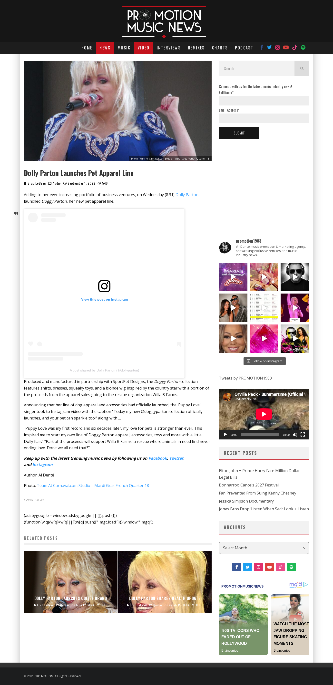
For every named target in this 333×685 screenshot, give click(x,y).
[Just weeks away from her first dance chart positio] (233, 338)
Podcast (244, 48)
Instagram (42, 464)
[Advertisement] (264, 180)
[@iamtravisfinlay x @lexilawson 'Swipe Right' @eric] (233, 308)
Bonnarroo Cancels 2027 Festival (249, 485)
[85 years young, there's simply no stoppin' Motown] (264, 308)
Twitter (176, 458)
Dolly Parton (187, 194)
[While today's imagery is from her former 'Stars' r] (264, 338)
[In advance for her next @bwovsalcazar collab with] (295, 308)
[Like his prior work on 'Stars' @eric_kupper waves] (264, 277)
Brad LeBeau (36, 183)
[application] (264, 414)
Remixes (196, 48)
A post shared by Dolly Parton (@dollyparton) (104, 370)
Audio (57, 183)
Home (86, 48)
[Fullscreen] (302, 434)
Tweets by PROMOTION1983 (245, 378)
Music (124, 48)
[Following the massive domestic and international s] (295, 338)
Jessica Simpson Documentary (246, 501)
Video (143, 48)
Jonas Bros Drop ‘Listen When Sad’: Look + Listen (264, 509)
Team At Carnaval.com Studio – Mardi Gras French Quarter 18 (93, 485)
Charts (220, 48)
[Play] (225, 434)
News (104, 48)
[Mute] (295, 434)
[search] (301, 68)
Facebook (157, 458)
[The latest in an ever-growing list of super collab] (295, 277)
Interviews (169, 48)
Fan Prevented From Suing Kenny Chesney (257, 493)
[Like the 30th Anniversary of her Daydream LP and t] (233, 277)
